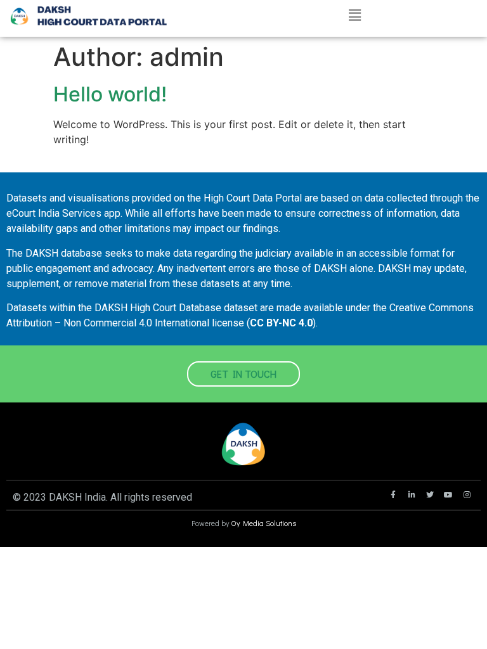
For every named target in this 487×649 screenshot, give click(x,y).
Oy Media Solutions (263, 523)
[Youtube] (448, 495)
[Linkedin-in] (411, 495)
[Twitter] (430, 495)
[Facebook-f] (393, 495)
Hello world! (110, 94)
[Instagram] (466, 495)
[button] (354, 15)
